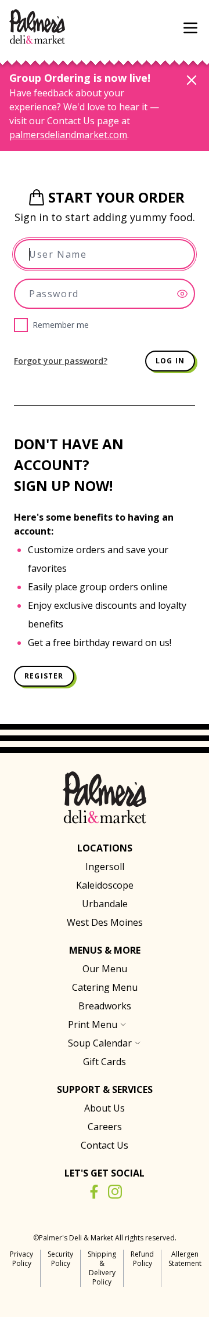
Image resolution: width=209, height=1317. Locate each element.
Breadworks (104, 1006)
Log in (170, 361)
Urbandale (105, 903)
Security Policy (60, 1258)
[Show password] (185, 294)
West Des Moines (105, 922)
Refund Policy (142, 1258)
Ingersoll (104, 866)
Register (44, 676)
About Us (104, 1108)
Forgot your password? (60, 360)
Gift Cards (104, 1061)
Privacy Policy (21, 1258)
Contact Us (104, 1145)
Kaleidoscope (105, 885)
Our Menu (104, 968)
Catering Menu (105, 987)
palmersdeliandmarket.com (68, 134)
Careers (105, 1126)
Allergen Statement (184, 1258)
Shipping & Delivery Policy (102, 1268)
